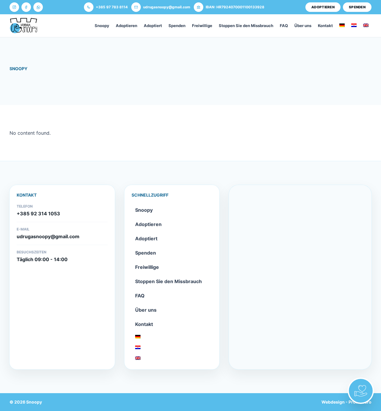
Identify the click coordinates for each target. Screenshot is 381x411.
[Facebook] (26, 7)
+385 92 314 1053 (38, 214)
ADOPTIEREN (323, 7)
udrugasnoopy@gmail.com (48, 236)
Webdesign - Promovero (346, 401)
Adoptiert (153, 25)
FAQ (284, 25)
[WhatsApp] (38, 7)
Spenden (176, 25)
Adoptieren (126, 25)
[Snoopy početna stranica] (24, 25)
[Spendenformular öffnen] (361, 391)
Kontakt (325, 25)
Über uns (302, 25)
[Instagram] (14, 7)
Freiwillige (202, 25)
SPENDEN (357, 7)
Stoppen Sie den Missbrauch (246, 25)
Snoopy (102, 25)
